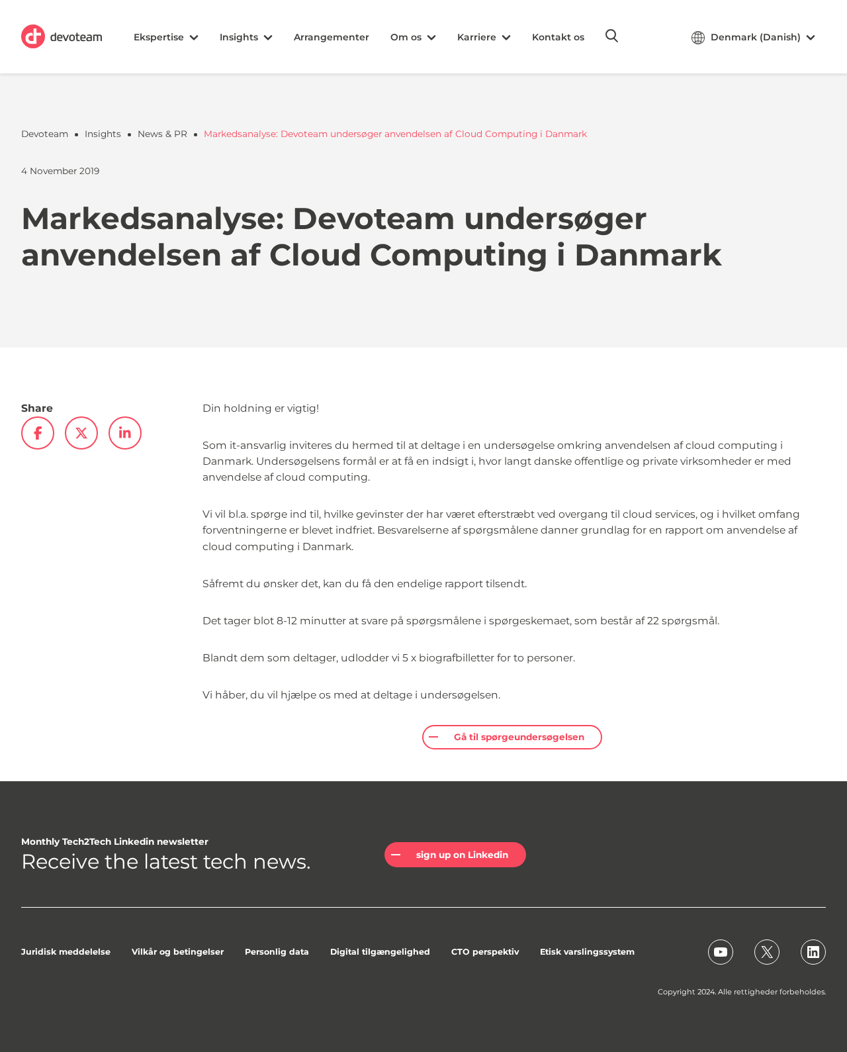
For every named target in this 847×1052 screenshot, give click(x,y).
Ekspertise (159, 37)
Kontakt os (558, 37)
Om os (406, 37)
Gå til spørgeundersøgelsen (519, 737)
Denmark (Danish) (756, 37)
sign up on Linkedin (462, 854)
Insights (239, 37)
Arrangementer (331, 37)
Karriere (476, 37)
